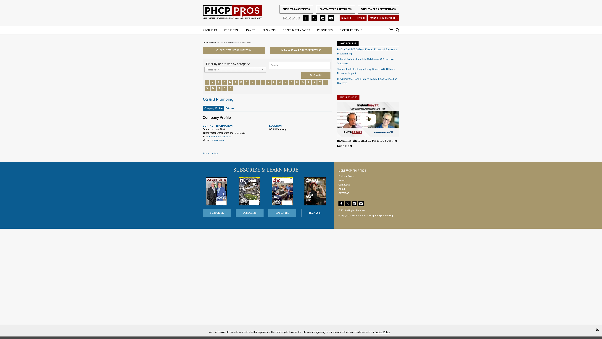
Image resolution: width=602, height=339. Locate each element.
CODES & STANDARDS (296, 30)
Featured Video (348, 97)
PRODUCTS (210, 30)
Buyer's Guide (228, 42)
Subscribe (217, 212)
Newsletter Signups (353, 18)
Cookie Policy (382, 332)
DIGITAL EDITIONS (351, 30)
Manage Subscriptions (383, 18)
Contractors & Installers (335, 9)
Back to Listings (210, 153)
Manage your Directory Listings (302, 50)
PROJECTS (231, 30)
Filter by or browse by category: (228, 64)
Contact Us (344, 184)
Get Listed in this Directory (235, 50)
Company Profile (213, 108)
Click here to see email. (220, 136)
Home (205, 42)
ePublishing (387, 215)
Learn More (315, 213)
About (341, 188)
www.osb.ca (218, 140)
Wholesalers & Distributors (378, 9)
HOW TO (250, 30)
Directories (215, 42)
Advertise (343, 192)
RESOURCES (325, 30)
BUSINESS (269, 30)
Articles (230, 108)
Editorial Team (346, 176)
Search (318, 75)
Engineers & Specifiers (296, 9)
